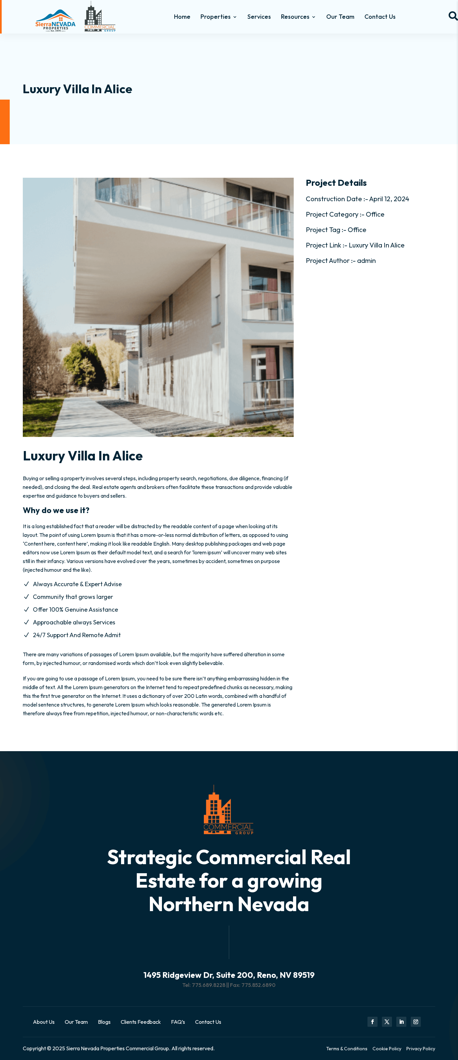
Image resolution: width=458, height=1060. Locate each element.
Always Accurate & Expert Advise (77, 584)
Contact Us (380, 16)
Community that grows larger (73, 597)
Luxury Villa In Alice (377, 245)
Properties (216, 16)
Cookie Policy (387, 1049)
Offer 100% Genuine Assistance (75, 609)
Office (375, 214)
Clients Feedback (141, 1021)
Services (259, 16)
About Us (44, 1021)
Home (182, 16)
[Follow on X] (387, 1022)
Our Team (340, 16)
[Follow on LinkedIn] (401, 1022)
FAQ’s (178, 1021)
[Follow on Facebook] (372, 1022)
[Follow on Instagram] (416, 1022)
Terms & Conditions (346, 1049)
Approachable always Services (74, 622)
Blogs (104, 1021)
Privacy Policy (420, 1049)
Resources (295, 16)
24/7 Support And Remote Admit (77, 635)
